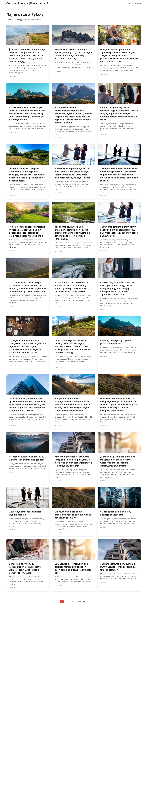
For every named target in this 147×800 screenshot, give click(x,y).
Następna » (81, 601)
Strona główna (135, 3)
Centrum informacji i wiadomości (27, 3)
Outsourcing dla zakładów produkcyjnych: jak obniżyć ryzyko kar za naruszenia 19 (73, 514)
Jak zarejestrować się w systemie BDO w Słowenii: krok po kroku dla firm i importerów (117, 567)
